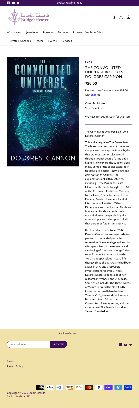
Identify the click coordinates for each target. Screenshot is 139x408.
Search (11, 361)
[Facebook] (8, 3)
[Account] (121, 17)
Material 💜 (23, 396)
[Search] (113, 17)
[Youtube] (13, 3)
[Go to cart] (128, 17)
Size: (88, 108)
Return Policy (15, 366)
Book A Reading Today (69, 3)
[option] (43, 111)
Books (88, 62)
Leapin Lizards (36, 393)
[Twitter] (18, 3)
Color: (89, 103)
